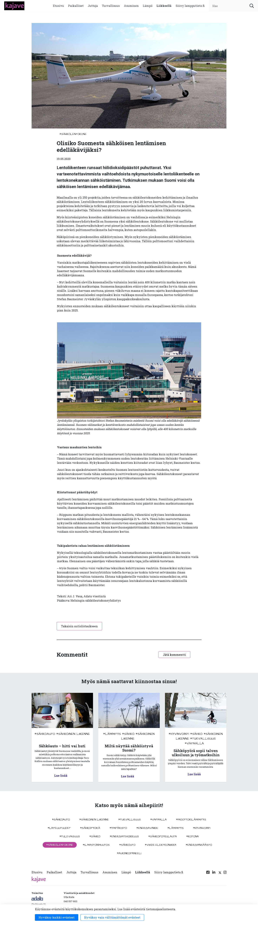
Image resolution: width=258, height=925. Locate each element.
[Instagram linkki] (225, 873)
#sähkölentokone (73, 134)
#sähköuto (127, 845)
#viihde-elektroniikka (160, 845)
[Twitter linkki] (219, 873)
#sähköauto (45, 734)
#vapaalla (194, 743)
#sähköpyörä (90, 828)
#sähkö (128, 734)
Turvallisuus (111, 6)
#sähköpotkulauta (162, 836)
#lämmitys (112, 734)
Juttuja (93, 6)
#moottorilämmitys (191, 819)
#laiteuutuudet (59, 828)
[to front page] (14, 5)
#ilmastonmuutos (96, 845)
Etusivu (58, 6)
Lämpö (147, 6)
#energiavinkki (147, 828)
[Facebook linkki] (208, 873)
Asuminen (131, 6)
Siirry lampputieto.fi (190, 6)
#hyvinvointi (179, 734)
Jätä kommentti (174, 654)
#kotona (192, 836)
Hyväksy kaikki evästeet (57, 917)
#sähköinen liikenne (73, 734)
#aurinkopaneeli (129, 853)
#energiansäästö (199, 845)
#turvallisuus (203, 738)
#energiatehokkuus (124, 836)
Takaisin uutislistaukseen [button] (79, 626)
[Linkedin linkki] (213, 873)
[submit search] (251, 6)
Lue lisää (60, 775)
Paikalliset (76, 6)
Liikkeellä (164, 6)
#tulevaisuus (69, 836)
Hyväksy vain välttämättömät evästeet (112, 917)
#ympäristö (118, 828)
